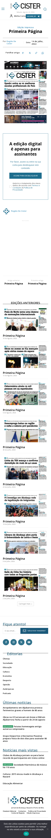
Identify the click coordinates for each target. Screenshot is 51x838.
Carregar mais (24, 604)
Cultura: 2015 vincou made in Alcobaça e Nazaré (23, 775)
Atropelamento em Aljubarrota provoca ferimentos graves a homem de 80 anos (22, 709)
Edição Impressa (25, 27)
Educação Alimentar (13, 783)
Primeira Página (14, 283)
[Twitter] (29, 53)
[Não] (47, 829)
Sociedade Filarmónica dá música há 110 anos (25, 766)
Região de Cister (11, 42)
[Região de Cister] (25, 6)
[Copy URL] (36, 53)
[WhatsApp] (42, 53)
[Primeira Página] (25, 319)
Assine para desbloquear (25, 175)
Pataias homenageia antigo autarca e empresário (22, 727)
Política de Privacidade (23, 188)
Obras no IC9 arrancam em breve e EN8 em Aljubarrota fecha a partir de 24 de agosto (24, 718)
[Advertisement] (25, 247)
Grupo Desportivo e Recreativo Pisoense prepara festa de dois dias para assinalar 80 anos (25, 738)
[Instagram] (13, 642)
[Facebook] (23, 53)
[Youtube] (29, 642)
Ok (26, 834)
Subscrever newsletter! (36, 630)
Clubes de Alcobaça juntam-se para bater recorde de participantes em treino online (23, 756)
